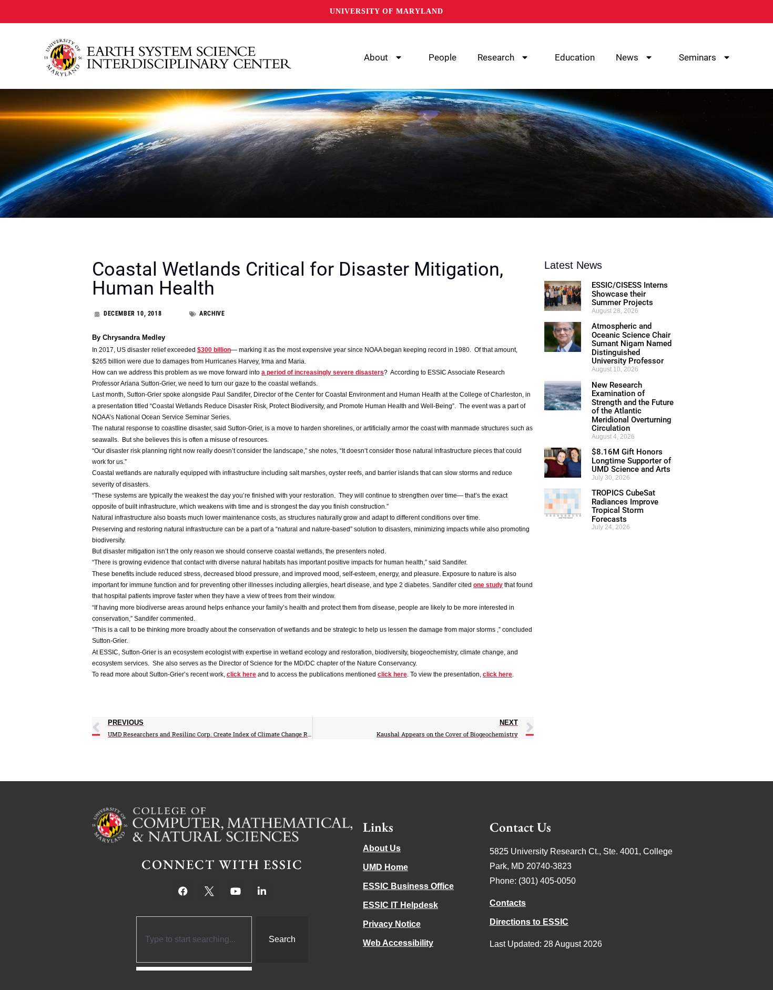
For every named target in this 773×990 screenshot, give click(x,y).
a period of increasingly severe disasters (322, 372)
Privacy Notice (392, 924)
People (442, 57)
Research (495, 57)
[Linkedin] (261, 891)
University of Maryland (386, 11)
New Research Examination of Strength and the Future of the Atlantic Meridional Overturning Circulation (633, 406)
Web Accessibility (398, 942)
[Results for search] (194, 969)
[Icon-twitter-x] (209, 891)
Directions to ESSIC (529, 921)
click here (241, 674)
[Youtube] (235, 891)
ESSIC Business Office (408, 886)
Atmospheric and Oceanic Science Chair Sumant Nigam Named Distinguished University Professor (632, 343)
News (627, 57)
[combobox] (194, 939)
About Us (382, 848)
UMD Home (385, 867)
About (376, 57)
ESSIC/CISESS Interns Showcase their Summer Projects (630, 293)
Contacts (508, 902)
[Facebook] (183, 891)
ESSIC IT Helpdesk (400, 905)
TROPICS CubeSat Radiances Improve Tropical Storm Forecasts (625, 506)
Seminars (697, 57)
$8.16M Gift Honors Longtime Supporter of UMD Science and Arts (631, 460)
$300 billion (214, 349)
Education (575, 57)
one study (488, 585)
